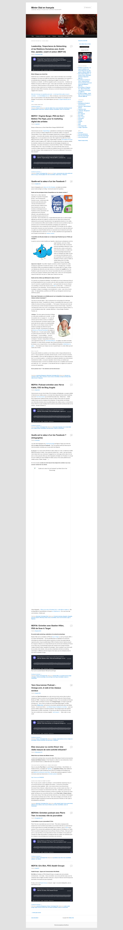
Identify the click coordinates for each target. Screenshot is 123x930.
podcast (37, 109)
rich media (50, 907)
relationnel (47, 109)
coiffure (40, 376)
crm (60, 675)
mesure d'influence (49, 804)
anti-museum (56, 712)
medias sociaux (37, 428)
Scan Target (55, 677)
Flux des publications (83, 134)
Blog (33, 36)
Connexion (80, 132)
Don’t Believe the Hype (67, 139)
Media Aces (40, 705)
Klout (55, 285)
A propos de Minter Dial (40, 36)
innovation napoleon (35, 617)
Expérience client (82, 109)
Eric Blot (43, 907)
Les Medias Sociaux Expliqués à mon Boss (57, 707)
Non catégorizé (81, 113)
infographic (65, 616)
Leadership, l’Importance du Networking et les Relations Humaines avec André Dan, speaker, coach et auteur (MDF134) (48, 49)
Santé (79, 122)
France (54, 108)
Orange (54, 739)
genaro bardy (70, 803)
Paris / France (81, 116)
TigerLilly (49, 768)
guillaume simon (34, 804)
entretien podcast (53, 774)
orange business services (62, 739)
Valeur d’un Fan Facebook (49, 187)
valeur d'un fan (34, 378)
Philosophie (81, 118)
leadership (61, 108)
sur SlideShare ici (56, 611)
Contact (66, 36)
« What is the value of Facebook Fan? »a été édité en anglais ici (54, 609)
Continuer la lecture (36, 106)
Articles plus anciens (36, 912)
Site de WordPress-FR (83, 137)
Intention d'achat (64, 675)
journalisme (55, 857)
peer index (55, 804)
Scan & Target (55, 636)
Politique (80, 121)
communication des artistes (62, 173)
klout (43, 804)
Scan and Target (49, 677)
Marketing (49, 375)
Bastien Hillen (56, 675)
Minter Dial (71, 917)
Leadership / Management (41, 375)
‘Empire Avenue (43, 883)
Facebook (45, 376)
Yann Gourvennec (40, 396)
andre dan (47, 108)
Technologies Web (43, 173)
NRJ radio (48, 174)
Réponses (64, 174)
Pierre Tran (63, 857)
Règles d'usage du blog (83, 140)
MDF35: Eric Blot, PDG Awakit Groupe (47, 865)
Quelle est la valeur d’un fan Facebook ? (48, 181)
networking (65, 108)
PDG (46, 907)
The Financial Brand (50, 340)
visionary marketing (41, 740)
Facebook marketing (58, 616)
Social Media (56, 109)
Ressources (60, 36)
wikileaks (33, 859)
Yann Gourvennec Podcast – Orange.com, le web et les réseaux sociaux (46, 688)
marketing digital (41, 174)
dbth (69, 173)
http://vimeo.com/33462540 (37, 777)
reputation (51, 109)
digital (51, 108)
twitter (69, 376)
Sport (79, 124)
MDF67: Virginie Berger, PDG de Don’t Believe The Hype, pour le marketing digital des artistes (47, 119)
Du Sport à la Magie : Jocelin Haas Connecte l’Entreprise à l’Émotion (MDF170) (84, 95)
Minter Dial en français (42, 7)
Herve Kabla (65, 427)
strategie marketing (64, 376)
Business (80, 101)
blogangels (60, 427)
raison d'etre (41, 109)
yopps (68, 617)
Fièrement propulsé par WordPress (61, 925)
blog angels (55, 427)
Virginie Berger (46, 131)
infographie (70, 616)
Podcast (54, 36)
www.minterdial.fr (34, 917)
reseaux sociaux (50, 376)
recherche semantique (41, 677)
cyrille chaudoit (57, 803)
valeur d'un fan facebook (62, 617)
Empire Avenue (64, 803)
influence (40, 804)
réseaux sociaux (50, 233)
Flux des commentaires (83, 135)
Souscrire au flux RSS (82, 40)
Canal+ (54, 173)
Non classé (80, 115)
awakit (65, 906)
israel (57, 108)
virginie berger (59, 174)
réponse (38, 859)
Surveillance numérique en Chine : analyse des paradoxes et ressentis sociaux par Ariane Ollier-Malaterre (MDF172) (85, 83)
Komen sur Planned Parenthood (40, 330)
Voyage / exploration (82, 127)
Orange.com (70, 739)
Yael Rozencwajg (50, 443)
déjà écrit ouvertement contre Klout (42, 772)
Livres (49, 36)
